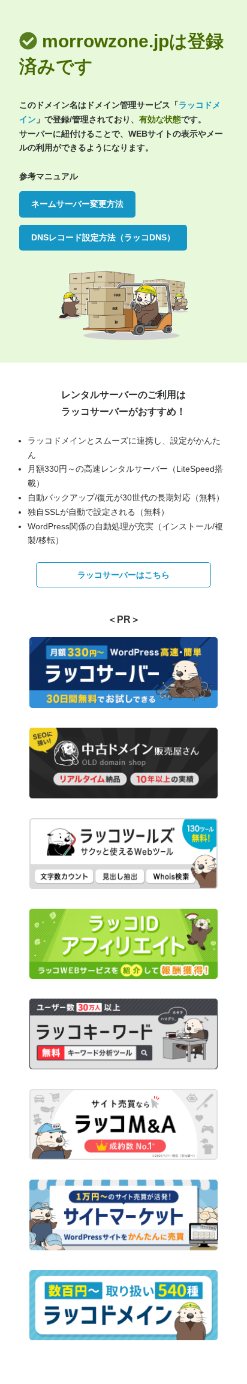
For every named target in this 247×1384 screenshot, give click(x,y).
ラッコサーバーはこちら (123, 575)
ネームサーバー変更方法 (77, 204)
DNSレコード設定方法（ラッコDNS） (103, 237)
